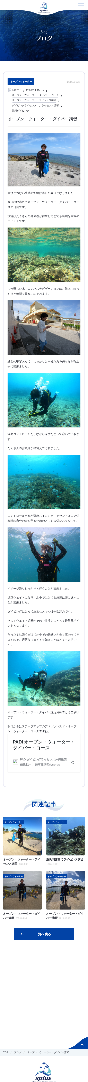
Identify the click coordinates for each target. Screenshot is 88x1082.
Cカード (16, 89)
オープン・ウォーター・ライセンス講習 (34, 100)
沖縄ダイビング (20, 110)
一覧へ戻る (43, 934)
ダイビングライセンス (24, 105)
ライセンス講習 (50, 105)
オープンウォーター (21, 81)
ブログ (17, 1052)
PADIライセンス (35, 89)
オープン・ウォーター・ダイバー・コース (35, 94)
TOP (5, 1052)
